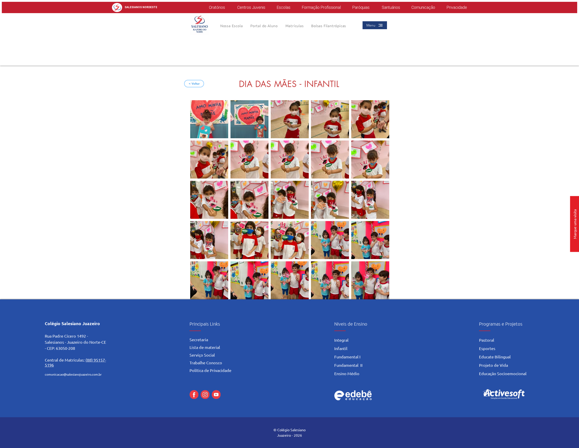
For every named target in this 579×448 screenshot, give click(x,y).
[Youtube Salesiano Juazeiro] (216, 394)
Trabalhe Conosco (206, 362)
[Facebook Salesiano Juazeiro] (194, 394)
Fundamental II (348, 365)
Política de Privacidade (210, 370)
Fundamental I (347, 356)
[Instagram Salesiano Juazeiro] (205, 394)
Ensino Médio (346, 373)
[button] (264, 25)
